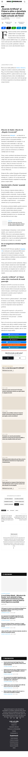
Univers (22, 504)
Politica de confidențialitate (14, 729)
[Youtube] (17, 718)
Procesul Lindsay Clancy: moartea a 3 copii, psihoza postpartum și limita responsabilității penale (13, 625)
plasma (17, 510)
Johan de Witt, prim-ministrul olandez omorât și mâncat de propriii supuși (14, 631)
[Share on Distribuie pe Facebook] (3, 28)
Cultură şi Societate (19, 498)
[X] (14, 718)
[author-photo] (14, 532)
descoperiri (12, 510)
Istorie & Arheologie (19, 501)
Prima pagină (14, 722)
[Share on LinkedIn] (24, 28)
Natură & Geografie (9, 504)
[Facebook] (14, 548)
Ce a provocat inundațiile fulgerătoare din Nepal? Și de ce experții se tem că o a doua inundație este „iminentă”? (12, 617)
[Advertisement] (14, 754)
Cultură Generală (9, 498)
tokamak (12, 135)
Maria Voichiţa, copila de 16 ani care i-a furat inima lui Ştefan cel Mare (14, 691)
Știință (6, 4)
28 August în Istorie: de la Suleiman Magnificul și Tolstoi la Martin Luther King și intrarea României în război (13, 610)
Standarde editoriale (14, 727)
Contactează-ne (14, 733)
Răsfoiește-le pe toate (7, 370)
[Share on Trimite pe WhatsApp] (13, 28)
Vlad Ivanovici (6, 17)
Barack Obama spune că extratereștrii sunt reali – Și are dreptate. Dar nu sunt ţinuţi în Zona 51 (20, 517)
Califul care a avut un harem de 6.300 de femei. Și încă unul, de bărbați (14, 685)
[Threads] (20, 718)
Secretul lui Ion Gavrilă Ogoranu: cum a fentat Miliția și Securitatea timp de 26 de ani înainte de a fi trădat (7, 518)
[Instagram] (11, 718)
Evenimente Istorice (8, 501)
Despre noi (14, 724)
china (8, 510)
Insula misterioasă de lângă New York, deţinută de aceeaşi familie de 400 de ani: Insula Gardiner (15, 663)
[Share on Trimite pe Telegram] (19, 28)
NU (20, 358)
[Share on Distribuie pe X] (8, 28)
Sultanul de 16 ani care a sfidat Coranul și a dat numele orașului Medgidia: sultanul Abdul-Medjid (15, 671)
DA (8, 358)
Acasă (2, 4)
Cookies (14, 731)
